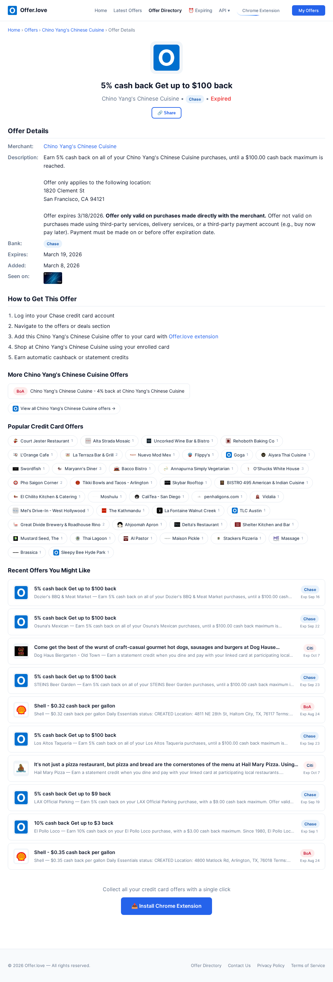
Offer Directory (165, 10)
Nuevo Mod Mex (156, 454)
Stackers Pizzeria (242, 538)
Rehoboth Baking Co (255, 440)
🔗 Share (166, 112)
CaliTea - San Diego (163, 496)
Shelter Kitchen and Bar (268, 524)
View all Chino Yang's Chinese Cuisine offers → (67, 408)
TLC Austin (252, 510)
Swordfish (32, 468)
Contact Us (239, 965)
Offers (31, 30)
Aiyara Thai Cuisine (289, 454)
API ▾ (224, 10)
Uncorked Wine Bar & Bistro (183, 440)
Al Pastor (141, 538)
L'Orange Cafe (36, 454)
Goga (241, 454)
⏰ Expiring (200, 10)
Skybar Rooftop (189, 482)
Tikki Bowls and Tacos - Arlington (117, 482)
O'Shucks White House (278, 468)
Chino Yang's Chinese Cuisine (73, 30)
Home (101, 10)
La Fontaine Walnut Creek (192, 510)
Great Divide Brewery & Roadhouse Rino (62, 524)
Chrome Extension (261, 10)
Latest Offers (127, 10)
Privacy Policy (271, 965)
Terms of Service (308, 965)
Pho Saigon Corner (41, 482)
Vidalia (270, 496)
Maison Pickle (187, 538)
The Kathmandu (126, 510)
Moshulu (111, 496)
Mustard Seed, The (41, 538)
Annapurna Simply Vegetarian (202, 468)
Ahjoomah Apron (143, 524)
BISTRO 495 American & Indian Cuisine (267, 482)
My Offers (309, 10)
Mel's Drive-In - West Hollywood (54, 510)
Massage (292, 538)
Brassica (30, 552)
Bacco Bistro (136, 468)
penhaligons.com (223, 496)
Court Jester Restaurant (46, 440)
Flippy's (204, 454)
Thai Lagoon (97, 538)
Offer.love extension (193, 336)
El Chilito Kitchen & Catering (50, 496)
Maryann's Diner (83, 468)
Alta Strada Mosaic (113, 440)
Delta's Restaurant (202, 524)
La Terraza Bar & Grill (95, 454)
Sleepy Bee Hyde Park (85, 552)
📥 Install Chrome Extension (166, 906)
